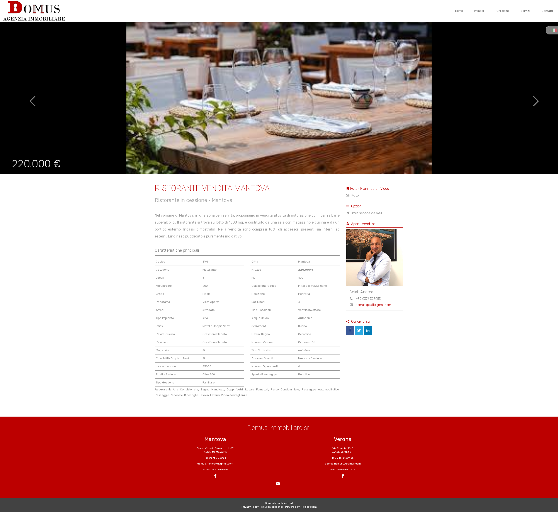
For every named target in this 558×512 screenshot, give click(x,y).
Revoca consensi (272, 506)
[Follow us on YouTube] (278, 484)
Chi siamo (503, 10)
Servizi (525, 10)
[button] (28, 98)
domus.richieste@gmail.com (215, 463)
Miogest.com (309, 506)
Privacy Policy (250, 506)
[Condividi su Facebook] (350, 330)
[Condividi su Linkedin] (368, 330)
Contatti (547, 10)
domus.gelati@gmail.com (373, 305)
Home (459, 10)
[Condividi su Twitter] (359, 330)
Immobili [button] (480, 10)
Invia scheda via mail (366, 213)
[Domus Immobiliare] (34, 11)
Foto (354, 195)
